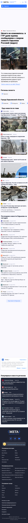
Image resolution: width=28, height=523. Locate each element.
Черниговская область (7, 479)
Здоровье (17, 457)
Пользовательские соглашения (7, 505)
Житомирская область (20, 470)
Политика (4, 450)
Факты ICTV (5, 255)
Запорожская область (20, 472)
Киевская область (19, 475)
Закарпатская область (7, 472)
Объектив (5, 227)
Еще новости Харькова (14, 300)
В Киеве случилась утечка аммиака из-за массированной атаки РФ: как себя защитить (13, 420)
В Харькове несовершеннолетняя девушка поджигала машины (13, 251)
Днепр (3, 490)
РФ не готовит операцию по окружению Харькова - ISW (13, 137)
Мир (16, 450)
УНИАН (4, 203)
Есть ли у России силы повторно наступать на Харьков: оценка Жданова (13, 206)
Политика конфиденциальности (7, 502)
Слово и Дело (6, 220)
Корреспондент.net (7, 134)
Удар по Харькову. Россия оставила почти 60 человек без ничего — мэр (14, 183)
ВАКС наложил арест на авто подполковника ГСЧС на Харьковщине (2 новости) (13, 223)
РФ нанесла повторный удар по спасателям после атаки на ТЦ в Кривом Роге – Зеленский (13, 411)
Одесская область (19, 477)
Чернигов (17, 380)
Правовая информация (7, 507)
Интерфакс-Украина (7, 270)
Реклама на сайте (6, 500)
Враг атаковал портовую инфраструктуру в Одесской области (13, 383)
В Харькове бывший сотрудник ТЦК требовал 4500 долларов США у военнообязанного (14, 237)
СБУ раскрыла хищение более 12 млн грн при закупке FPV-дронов (14, 287)
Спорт (16, 455)
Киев (15, 387)
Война (16, 452)
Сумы (16, 494)
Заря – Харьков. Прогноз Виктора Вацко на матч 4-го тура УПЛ (13, 280)
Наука (3, 455)
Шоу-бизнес (4, 452)
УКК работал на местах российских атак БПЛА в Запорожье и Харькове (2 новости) (14, 273)
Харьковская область (11, 30)
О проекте (4, 511)
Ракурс (4, 291)
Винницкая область (6, 468)
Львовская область (6, 477)
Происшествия (5, 459)
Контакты (4, 509)
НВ (3, 180)
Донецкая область (6, 470)
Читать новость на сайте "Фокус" (10, 84)
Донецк (16, 492)
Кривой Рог (17, 399)
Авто (3, 457)
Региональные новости (13, 2)
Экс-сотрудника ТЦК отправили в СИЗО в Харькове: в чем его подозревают (12, 230)
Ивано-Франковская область (7, 475)
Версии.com (5, 264)
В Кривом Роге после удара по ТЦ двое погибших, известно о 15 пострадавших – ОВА (13, 403)
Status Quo (5, 234)
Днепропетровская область (20, 468)
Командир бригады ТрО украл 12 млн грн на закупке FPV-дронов (12, 294)
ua (20, 2)
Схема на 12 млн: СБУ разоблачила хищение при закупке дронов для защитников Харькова (13, 259)
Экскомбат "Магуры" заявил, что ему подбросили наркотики (11, 244)
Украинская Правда (7, 241)
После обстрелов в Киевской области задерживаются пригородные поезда (12, 395)
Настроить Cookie (6, 514)
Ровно (16, 485)
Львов (3, 492)
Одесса (16, 490)
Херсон (3, 497)
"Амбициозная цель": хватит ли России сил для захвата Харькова (13, 160)
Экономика (4, 462)
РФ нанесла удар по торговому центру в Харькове (12, 266)
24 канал (5, 157)
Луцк (3, 494)
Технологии (17, 459)
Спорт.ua (5, 277)
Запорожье (17, 488)
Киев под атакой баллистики (10, 389)
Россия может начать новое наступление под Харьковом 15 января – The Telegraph (13, 114)
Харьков (12, 111)
